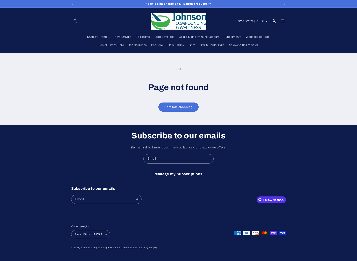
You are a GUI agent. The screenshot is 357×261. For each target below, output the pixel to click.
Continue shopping (178, 106)
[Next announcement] (285, 3)
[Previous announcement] (72, 3)
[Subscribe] (209, 158)
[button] (75, 21)
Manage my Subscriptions (178, 174)
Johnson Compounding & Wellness (100, 248)
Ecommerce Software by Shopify (138, 248)
